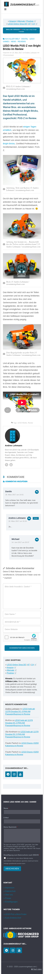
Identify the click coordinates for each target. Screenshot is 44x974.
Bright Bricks (9, 143)
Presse (8, 898)
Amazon (12, 21)
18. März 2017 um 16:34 (17, 521)
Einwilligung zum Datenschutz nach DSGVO (22, 855)
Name (6, 808)
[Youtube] (11, 464)
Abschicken (12, 869)
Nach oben (37, 969)
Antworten (37, 492)
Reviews (22, 42)
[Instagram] (14, 774)
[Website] (6, 464)
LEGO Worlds (22, 423)
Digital (24, 39)
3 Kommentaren (8, 55)
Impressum (9, 888)
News (13, 42)
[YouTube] (20, 774)
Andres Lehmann (17, 518)
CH (33, 24)
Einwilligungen (11, 902)
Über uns (9, 895)
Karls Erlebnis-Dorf (13, 918)
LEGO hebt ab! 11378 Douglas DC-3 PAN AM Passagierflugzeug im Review (20, 711)
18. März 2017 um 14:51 (14, 495)
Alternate (21, 21)
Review (30, 423)
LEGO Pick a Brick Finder (16, 914)
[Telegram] (8, 774)
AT (29, 24)
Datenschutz (10, 891)
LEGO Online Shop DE (17, 24)
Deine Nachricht (10, 827)
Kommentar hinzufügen (16, 481)
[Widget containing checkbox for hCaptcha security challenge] (20, 637)
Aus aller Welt (12, 39)
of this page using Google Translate (21, 30)
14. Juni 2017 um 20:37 (20, 542)
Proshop (29, 21)
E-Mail (6, 818)
